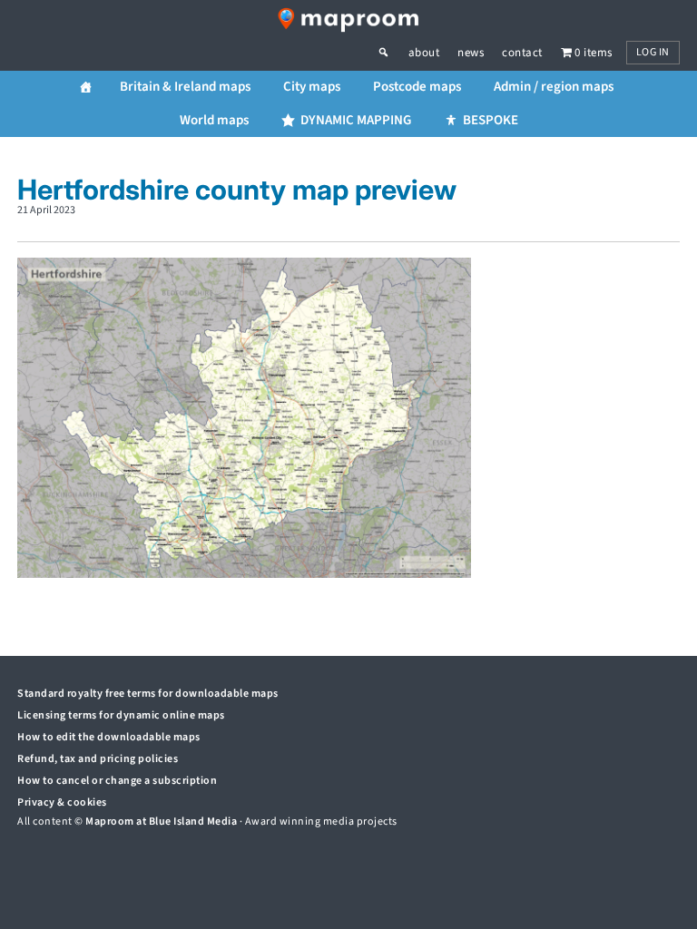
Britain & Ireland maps (185, 86)
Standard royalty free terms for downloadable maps (148, 693)
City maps (311, 86)
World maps (214, 120)
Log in (653, 52)
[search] (393, 53)
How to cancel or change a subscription (117, 780)
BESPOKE (490, 120)
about (424, 52)
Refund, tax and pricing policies (97, 759)
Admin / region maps (554, 86)
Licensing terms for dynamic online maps (121, 715)
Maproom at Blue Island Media (161, 821)
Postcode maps (417, 86)
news (470, 52)
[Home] (85, 87)
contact (522, 52)
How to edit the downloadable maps (109, 737)
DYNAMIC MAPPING (355, 120)
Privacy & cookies (62, 802)
